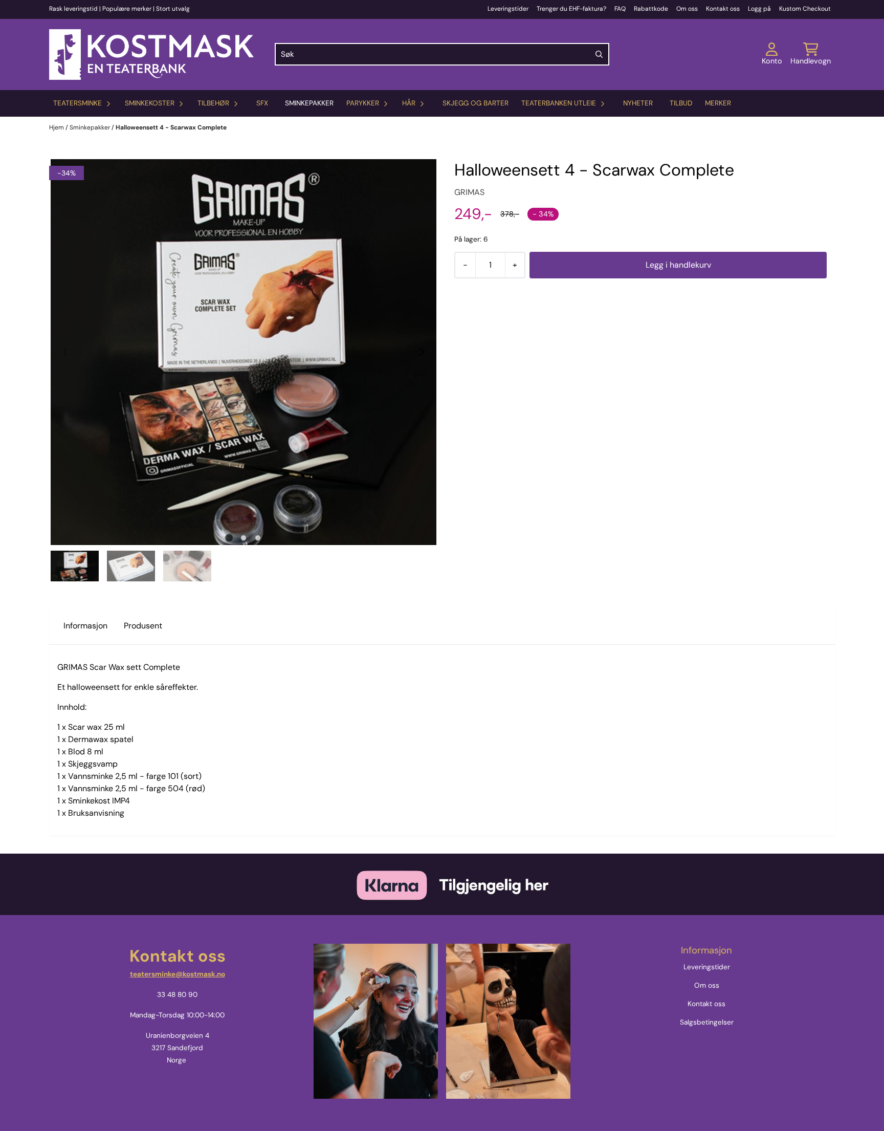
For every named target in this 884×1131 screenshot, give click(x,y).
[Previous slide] (65, 352)
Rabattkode (651, 9)
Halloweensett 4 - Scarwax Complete (171, 127)
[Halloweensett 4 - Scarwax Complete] (243, 352)
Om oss (687, 9)
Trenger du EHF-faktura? (571, 9)
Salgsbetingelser (707, 1022)
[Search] (599, 54)
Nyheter (638, 103)
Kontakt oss (723, 9)
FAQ (620, 9)
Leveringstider (508, 9)
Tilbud (681, 103)
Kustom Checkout (805, 9)
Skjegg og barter (476, 103)
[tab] (229, 537)
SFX (262, 103)
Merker (718, 103)
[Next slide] (421, 352)
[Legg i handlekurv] (678, 265)
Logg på (759, 9)
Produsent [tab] (143, 625)
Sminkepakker (309, 103)
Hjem (57, 127)
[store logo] (151, 54)
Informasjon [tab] (85, 625)
